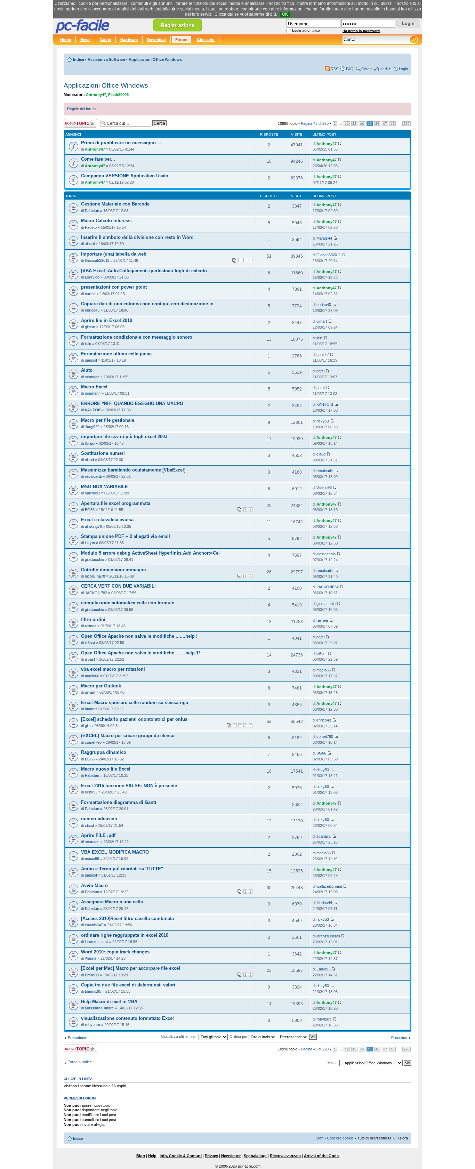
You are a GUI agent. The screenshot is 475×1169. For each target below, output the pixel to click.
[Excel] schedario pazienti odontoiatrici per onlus (134, 719)
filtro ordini (93, 619)
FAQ (350, 69)
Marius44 (324, 238)
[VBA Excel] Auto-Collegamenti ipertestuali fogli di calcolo (144, 270)
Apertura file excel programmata (115, 503)
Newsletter (231, 1156)
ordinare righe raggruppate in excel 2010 (124, 935)
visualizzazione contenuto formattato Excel (127, 1018)
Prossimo (399, 1037)
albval (90, 244)
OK (285, 14)
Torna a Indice (80, 1062)
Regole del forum (81, 109)
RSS (334, 69)
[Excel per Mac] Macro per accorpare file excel (130, 968)
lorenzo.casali (96, 942)
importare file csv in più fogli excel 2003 (124, 436)
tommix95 (93, 991)
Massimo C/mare (99, 1008)
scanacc (92, 377)
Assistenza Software (106, 59)
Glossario (206, 40)
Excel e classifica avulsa (107, 519)
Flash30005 (118, 94)
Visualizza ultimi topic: (180, 1036)
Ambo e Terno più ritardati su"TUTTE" (122, 868)
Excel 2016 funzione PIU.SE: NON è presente (129, 785)
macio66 (92, 676)
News (85, 40)
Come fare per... (98, 159)
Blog (140, 1156)
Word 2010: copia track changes (115, 952)
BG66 (90, 510)
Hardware (129, 40)
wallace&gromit (329, 886)
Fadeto (91, 227)
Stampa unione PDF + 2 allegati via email (125, 536)
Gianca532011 (97, 260)
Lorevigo (92, 277)
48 (393, 124)
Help (152, 1156)
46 (377, 124)
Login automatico (306, 30)
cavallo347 (94, 925)
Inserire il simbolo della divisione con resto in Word (137, 237)
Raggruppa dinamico (103, 752)
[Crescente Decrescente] (297, 1036)
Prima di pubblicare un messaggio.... (121, 142)
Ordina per (239, 1036)
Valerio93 (92, 493)
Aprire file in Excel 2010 (106, 320)
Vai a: (332, 1063)
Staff (319, 1138)
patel (320, 371)
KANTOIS (93, 410)
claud (89, 460)
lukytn (90, 543)
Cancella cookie (340, 1138)
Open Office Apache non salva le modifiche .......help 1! (140, 653)
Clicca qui (224, 14)
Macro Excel (94, 387)
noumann (92, 393)
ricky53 (322, 421)
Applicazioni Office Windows (155, 59)
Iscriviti (385, 69)
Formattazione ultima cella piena (116, 354)
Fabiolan (92, 211)
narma (90, 294)
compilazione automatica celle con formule (127, 602)
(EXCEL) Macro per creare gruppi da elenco (128, 735)
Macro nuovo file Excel (105, 769)
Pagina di (315, 123)
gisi (87, 726)
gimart (90, 327)
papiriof (91, 360)
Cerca (366, 69)
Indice (78, 59)
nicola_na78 (95, 576)
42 (347, 124)
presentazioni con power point (114, 287)
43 (354, 124)
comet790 (93, 742)
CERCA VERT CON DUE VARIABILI (118, 586)
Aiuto (86, 370)
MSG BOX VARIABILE (104, 486)
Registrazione (177, 25)
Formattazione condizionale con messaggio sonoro (136, 337)
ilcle (88, 343)
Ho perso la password (361, 31)
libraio (90, 443)
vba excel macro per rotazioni (113, 669)
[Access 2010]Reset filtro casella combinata (127, 918)
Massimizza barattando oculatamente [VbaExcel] (133, 470)
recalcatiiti (93, 476)
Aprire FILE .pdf (98, 835)
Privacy (211, 1156)
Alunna (90, 958)
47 (385, 124)
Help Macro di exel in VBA (109, 1001)
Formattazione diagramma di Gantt (118, 802)
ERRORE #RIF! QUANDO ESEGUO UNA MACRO (132, 403)
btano (89, 709)
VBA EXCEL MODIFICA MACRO (115, 852)
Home (65, 40)
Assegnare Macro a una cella (112, 902)
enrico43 (92, 310)
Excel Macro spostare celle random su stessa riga (134, 702)
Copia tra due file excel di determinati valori (128, 985)
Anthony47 (96, 94)
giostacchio (94, 559)
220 (406, 124)
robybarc (92, 1025)
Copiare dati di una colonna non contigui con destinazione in (147, 303)
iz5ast (90, 642)
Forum (181, 40)
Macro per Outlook (101, 686)
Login (403, 69)
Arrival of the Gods (321, 1156)
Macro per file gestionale (107, 420)
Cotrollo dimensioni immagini (113, 569)
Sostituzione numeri (103, 453)
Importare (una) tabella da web (113, 254)
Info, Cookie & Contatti (181, 1156)
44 (362, 124)
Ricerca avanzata (285, 1156)
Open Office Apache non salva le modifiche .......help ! (139, 636)
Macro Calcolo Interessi (106, 220)
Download (156, 40)
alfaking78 (93, 526)
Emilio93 (92, 975)
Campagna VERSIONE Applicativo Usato (124, 176)
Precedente (77, 1037)
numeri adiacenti (99, 818)
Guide (105, 40)
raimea (90, 626)
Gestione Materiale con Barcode (115, 204)
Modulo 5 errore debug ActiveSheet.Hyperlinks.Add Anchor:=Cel (150, 553)
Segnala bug (255, 1156)
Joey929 (92, 427)
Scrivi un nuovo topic (77, 124)
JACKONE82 (96, 593)
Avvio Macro (94, 885)
